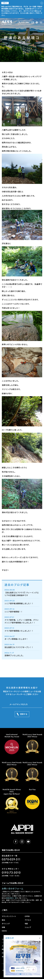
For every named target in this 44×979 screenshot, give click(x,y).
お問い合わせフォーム (12, 888)
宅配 (26, 924)
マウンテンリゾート (9, 916)
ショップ (28, 927)
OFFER (27, 916)
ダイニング (6, 924)
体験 (3, 927)
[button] (17, 974)
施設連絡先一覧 (11, 898)
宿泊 (3, 920)
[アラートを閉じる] (41, 3)
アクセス (28, 920)
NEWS (4, 931)
